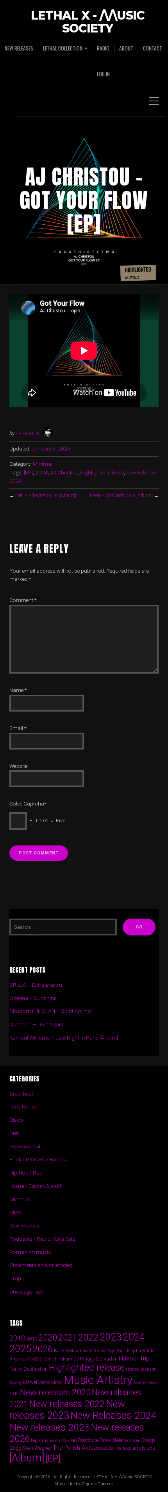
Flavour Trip (134, 1358)
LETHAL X (27, 433)
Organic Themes (97, 1484)
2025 (20, 1349)
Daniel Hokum (57, 1359)
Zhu (151, 1448)
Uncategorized (26, 1291)
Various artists (131, 1448)
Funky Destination (28, 1369)
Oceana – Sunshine (32, 998)
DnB (14, 1133)
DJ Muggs (84, 1359)
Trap (15, 1278)
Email (17, 728)
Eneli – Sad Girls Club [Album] (121, 495)
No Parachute (84, 1440)
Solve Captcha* (27, 803)
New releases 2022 (67, 1403)
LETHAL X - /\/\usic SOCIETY (88, 22)
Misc (15, 1212)
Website (18, 766)
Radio (103, 48)
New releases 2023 (67, 1409)
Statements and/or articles (40, 1265)
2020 (47, 1337)
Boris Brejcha (128, 1350)
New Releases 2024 (113, 1415)
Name (18, 690)
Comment (22, 600)
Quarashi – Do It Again (36, 1024)
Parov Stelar (112, 1440)
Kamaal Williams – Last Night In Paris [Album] (63, 1037)
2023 (111, 1337)
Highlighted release (102, 472)
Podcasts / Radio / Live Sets (42, 1239)
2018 (17, 1338)
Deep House (23, 1106)
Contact (152, 48)
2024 (41, 472)
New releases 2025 (49, 1427)
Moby (57, 1382)
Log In (103, 73)
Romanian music (30, 1252)
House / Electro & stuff (35, 1186)
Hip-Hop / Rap (26, 1172)
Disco (16, 1120)
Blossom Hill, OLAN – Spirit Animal (50, 1011)
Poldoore (132, 1440)
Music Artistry (98, 1380)
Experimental (24, 1146)
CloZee (35, 1359)
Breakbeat (21, 1093)
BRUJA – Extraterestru (35, 985)
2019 (31, 1338)
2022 (88, 1337)
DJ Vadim (107, 1359)
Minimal (42, 464)
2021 (67, 1337)
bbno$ (86, 1350)
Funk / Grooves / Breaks (37, 1159)
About (126, 48)
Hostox (132, 1369)
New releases (19, 48)
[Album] (27, 1457)
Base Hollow (66, 1350)
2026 (42, 1349)
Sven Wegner (37, 1448)
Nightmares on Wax (50, 1440)
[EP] (28, 472)
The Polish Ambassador (84, 1447)
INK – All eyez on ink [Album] (45, 495)
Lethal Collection (62, 48)
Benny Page (104, 1350)
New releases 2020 (55, 1392)
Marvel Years (36, 1382)
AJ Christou (64, 472)
